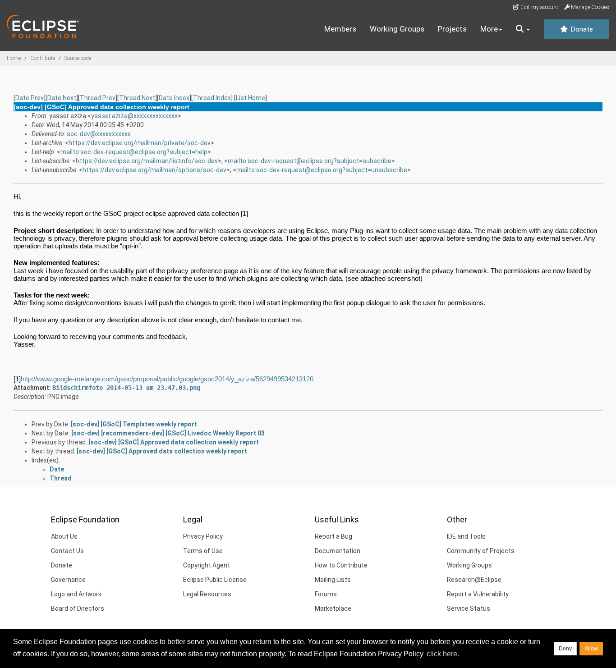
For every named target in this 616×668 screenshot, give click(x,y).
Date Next (61, 97)
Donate (581, 29)
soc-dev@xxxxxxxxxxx (99, 133)
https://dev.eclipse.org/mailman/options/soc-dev (154, 170)
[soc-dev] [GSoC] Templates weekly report (134, 424)
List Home (250, 97)
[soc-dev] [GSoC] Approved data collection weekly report (173, 442)
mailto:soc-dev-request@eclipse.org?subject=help (133, 152)
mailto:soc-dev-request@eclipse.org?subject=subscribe (309, 161)
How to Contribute (341, 565)
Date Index (174, 97)
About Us (64, 536)
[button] (523, 29)
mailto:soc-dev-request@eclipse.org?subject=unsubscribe (321, 170)
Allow (591, 648)
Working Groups (397, 28)
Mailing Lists (333, 579)
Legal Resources (207, 594)
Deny (565, 648)
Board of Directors (77, 608)
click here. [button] (443, 654)
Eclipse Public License (215, 579)
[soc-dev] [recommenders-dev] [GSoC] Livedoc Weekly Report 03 (168, 433)
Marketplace (333, 608)
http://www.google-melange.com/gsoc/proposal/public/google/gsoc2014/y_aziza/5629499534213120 (167, 379)
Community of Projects (481, 550)
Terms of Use (203, 550)
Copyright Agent (206, 565)
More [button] (489, 28)
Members (340, 28)
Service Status (468, 608)
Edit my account (538, 7)
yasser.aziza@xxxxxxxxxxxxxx (134, 115)
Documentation (337, 550)
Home (14, 58)
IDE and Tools (466, 536)
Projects (452, 28)
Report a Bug (333, 536)
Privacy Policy (203, 536)
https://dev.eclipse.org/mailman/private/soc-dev (140, 142)
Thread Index (212, 97)
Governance (68, 579)
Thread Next (137, 97)
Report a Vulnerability (478, 594)
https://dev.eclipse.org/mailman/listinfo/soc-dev (147, 161)
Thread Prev (97, 97)
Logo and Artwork (76, 594)
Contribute (42, 58)
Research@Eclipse (474, 579)
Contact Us (67, 550)
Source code (77, 58)
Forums (326, 594)
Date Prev (29, 97)
